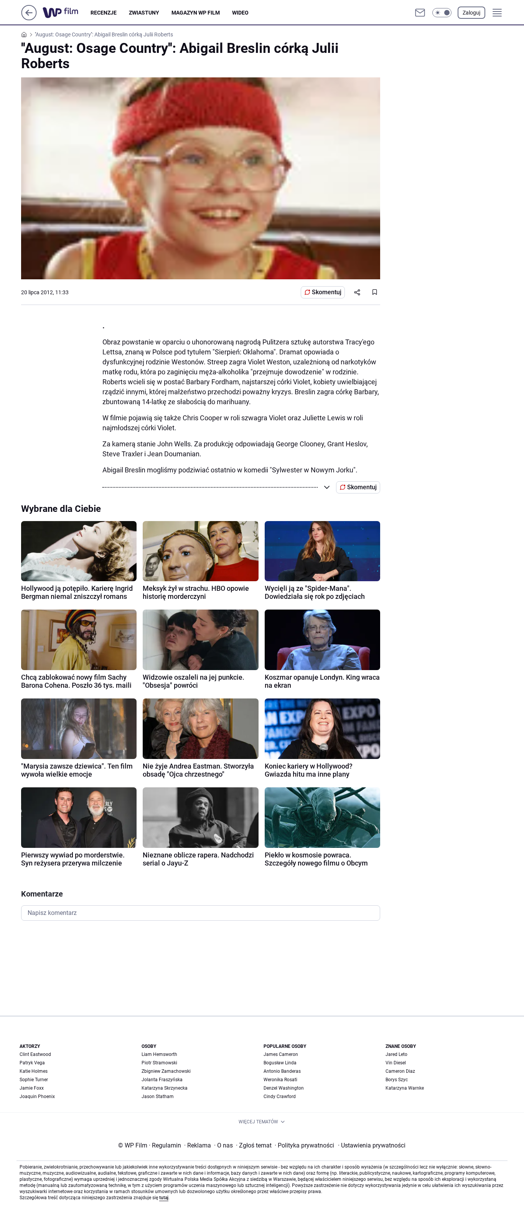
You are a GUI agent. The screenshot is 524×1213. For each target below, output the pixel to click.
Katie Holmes (34, 1071)
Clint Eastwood (35, 1054)
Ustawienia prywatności (371, 1145)
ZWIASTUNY (144, 13)
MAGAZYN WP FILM (195, 13)
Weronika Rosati (280, 1079)
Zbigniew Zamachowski (166, 1071)
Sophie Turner (34, 1079)
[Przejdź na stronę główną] (29, 18)
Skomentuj (326, 292)
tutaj (163, 1197)
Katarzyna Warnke (405, 1088)
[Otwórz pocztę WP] (420, 13)
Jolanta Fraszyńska (162, 1079)
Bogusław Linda (280, 1062)
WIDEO (240, 13)
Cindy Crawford (280, 1096)
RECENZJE (104, 13)
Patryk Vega (32, 1062)
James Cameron (281, 1054)
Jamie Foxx (32, 1088)
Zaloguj (471, 13)
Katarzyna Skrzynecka (165, 1088)
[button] (441, 12)
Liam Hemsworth (159, 1054)
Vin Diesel (396, 1062)
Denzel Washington (284, 1088)
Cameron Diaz (400, 1071)
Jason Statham (158, 1096)
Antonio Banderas (282, 1071)
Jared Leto (396, 1054)
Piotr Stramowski (159, 1062)
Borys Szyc (397, 1079)
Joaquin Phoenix (37, 1096)
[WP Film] (67, 13)
